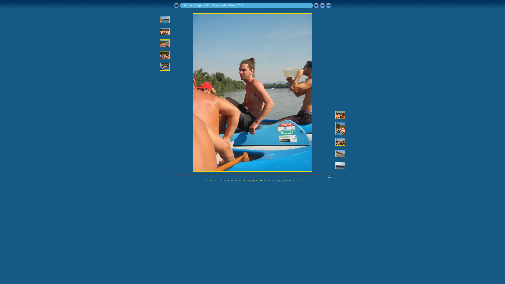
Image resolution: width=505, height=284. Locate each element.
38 (285, 180)
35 (273, 180)
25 (232, 180)
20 (211, 180)
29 (248, 180)
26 (236, 180)
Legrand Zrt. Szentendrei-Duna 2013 (219, 5)
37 (281, 180)
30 (252, 180)
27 (240, 180)
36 (277, 180)
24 (227, 180)
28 (244, 180)
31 (256, 180)
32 (261, 180)
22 (219, 180)
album (187, 5)
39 (290, 180)
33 (265, 180)
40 (294, 180)
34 (269, 180)
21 (215, 180)
